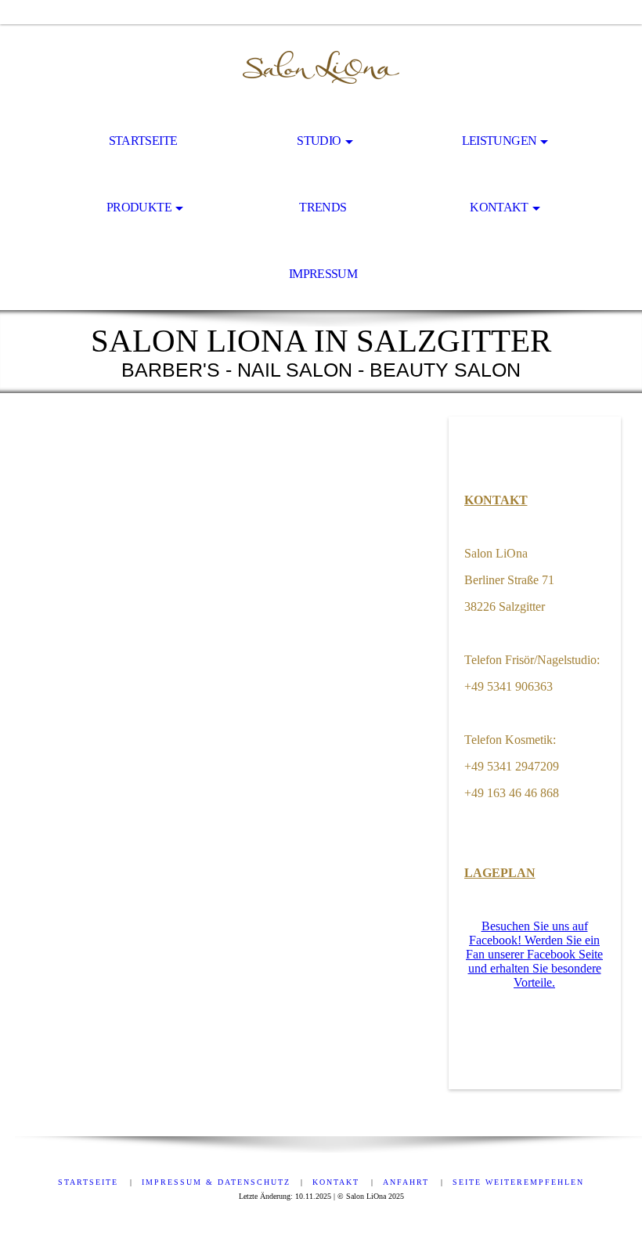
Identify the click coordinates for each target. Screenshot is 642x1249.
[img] (321, 67)
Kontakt (499, 207)
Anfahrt (408, 1182)
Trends (322, 207)
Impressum (323, 273)
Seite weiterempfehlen (518, 1182)
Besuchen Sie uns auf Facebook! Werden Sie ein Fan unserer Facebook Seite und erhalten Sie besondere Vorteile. (534, 954)
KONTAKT (496, 500)
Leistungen (499, 140)
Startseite (143, 140)
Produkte (138, 207)
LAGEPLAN (500, 872)
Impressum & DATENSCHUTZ (216, 1182)
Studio (319, 140)
